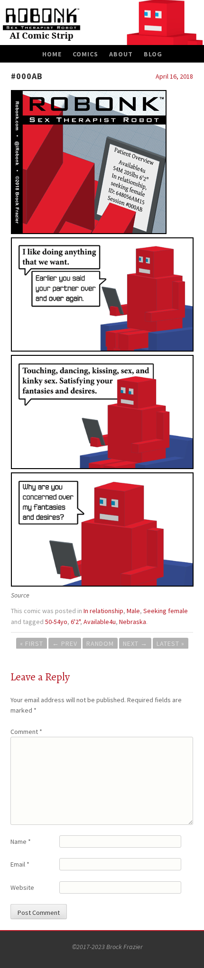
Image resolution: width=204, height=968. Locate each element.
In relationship (103, 610)
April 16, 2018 (174, 76)
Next (135, 643)
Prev (64, 643)
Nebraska (132, 621)
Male (133, 610)
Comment (26, 731)
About (121, 54)
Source (20, 595)
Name (20, 841)
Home (52, 54)
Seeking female (165, 610)
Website (22, 887)
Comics (85, 54)
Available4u (99, 621)
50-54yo (56, 621)
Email (19, 864)
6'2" (75, 621)
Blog (153, 54)
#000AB (27, 76)
